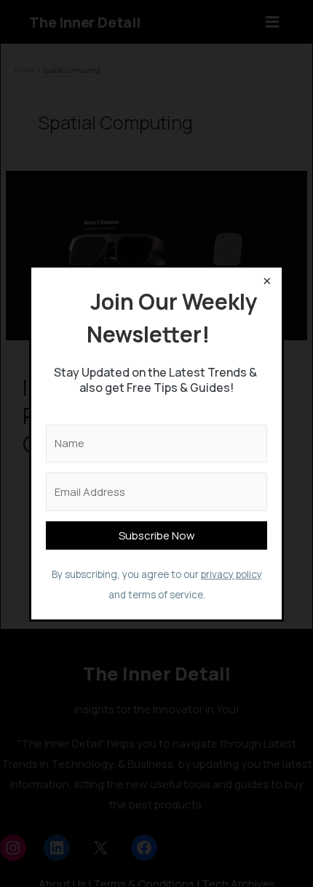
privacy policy (231, 574)
